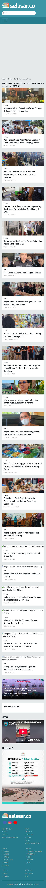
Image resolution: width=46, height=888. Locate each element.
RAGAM (6, 866)
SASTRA (5, 871)
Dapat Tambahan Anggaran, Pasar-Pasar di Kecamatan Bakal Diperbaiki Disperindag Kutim (23, 466)
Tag (15, 79)
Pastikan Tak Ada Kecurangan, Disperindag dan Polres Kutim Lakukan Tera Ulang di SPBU (22, 209)
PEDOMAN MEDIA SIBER (10, 838)
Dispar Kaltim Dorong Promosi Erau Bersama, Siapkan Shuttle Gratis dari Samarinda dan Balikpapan (20, 690)
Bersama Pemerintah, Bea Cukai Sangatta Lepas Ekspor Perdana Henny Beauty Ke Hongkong (22, 368)
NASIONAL (28, 832)
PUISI (5, 874)
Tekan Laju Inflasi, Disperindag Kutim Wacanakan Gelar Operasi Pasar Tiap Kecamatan (20, 501)
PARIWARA (28, 871)
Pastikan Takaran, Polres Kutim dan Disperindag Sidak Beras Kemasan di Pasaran (19, 174)
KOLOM (27, 840)
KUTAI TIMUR (31, 854)
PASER (29, 857)
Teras (4, 79)
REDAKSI (5, 832)
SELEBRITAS (29, 835)
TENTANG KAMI (7, 829)
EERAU (29, 863)
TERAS (27, 829)
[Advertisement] (23, 51)
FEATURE (28, 838)
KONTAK (5, 835)
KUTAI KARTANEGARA (34, 851)
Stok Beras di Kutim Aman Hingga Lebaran (22, 273)
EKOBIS (6, 863)
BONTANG (30, 860)
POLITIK (6, 854)
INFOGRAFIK (29, 874)
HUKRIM (6, 857)
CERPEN (6, 876)
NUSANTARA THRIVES (32, 843)
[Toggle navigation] (5, 20)
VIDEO (27, 876)
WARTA (4, 848)
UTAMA (6, 851)
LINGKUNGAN (8, 860)
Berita (10, 79)
